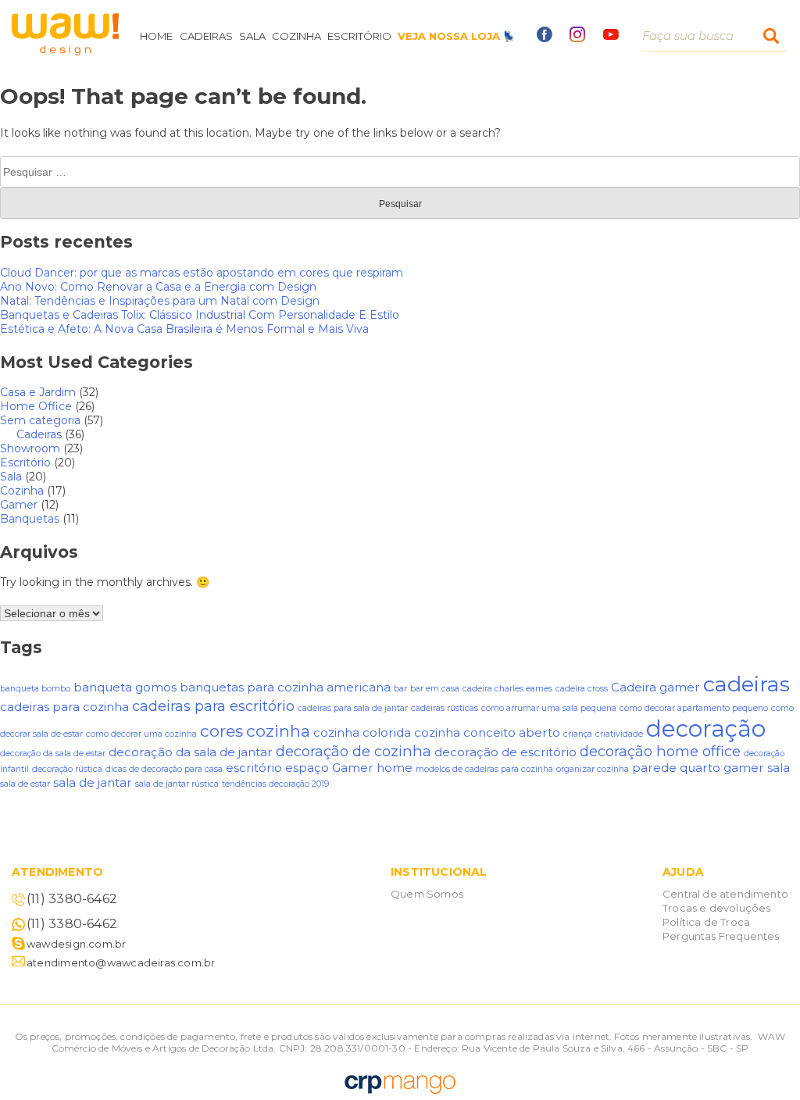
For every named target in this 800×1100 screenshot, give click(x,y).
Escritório (25, 462)
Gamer (19, 505)
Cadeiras (39, 434)
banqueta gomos (125, 687)
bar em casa (434, 689)
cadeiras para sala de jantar (353, 708)
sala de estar (25, 784)
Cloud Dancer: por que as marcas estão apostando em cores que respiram (201, 273)
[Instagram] (577, 38)
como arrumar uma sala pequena (548, 708)
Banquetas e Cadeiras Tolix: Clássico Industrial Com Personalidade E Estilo (199, 315)
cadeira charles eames (507, 689)
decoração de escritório (505, 752)
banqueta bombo (35, 689)
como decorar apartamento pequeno (694, 708)
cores (221, 731)
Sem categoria (40, 420)
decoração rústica (67, 769)
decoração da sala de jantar (191, 752)
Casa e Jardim (38, 392)
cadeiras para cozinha (64, 706)
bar (400, 689)
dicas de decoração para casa (164, 769)
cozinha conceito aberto (487, 732)
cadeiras (746, 684)
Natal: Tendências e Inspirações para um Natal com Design (160, 301)
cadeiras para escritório (213, 706)
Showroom (30, 448)
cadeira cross (581, 689)
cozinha (278, 731)
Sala (11, 477)
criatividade (619, 734)
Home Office (36, 406)
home (394, 767)
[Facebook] (544, 38)
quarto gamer (722, 767)
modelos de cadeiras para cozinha (484, 769)
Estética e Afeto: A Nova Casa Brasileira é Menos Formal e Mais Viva (184, 329)
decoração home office (660, 751)
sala (778, 767)
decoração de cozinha (353, 751)
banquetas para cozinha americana (285, 687)
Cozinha (22, 491)
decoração (706, 728)
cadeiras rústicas (444, 708)
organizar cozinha (592, 769)
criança (577, 734)
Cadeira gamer (655, 687)
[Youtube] (611, 36)
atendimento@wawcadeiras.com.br (121, 962)
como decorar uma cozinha (141, 734)
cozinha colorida (362, 732)
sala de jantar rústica (177, 784)
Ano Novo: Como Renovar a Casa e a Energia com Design (158, 287)
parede (654, 767)
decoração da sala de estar (52, 753)
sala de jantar (92, 782)
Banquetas (29, 519)
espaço (307, 767)
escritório (254, 767)
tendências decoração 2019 (275, 784)
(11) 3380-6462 (72, 898)
